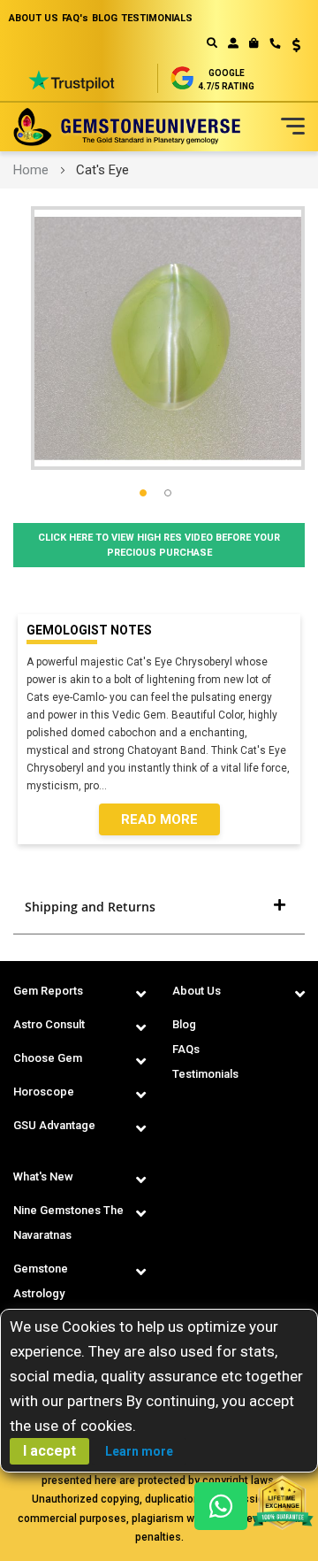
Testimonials (205, 1073)
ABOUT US (33, 18)
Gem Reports (48, 990)
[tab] (159, 907)
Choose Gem (47, 1058)
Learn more (139, 1451)
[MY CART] (254, 43)
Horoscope (43, 1091)
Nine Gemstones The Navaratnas (68, 1222)
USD (290, 45)
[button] (290, 47)
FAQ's (75, 18)
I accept (49, 1450)
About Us (196, 990)
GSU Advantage (54, 1125)
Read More (159, 819)
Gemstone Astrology (40, 1281)
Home (31, 170)
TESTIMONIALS (157, 18)
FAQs (186, 1049)
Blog (184, 1024)
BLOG (104, 18)
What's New (43, 1176)
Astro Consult (49, 1024)
